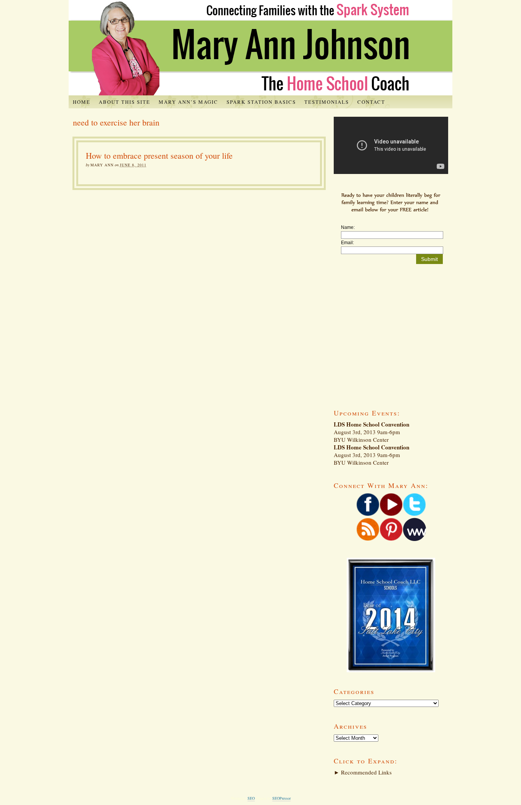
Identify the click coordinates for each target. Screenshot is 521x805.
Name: (348, 227)
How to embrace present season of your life (159, 155)
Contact (371, 101)
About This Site (124, 101)
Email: (347, 242)
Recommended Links (363, 772)
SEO (251, 798)
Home (81, 101)
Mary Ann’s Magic (188, 101)
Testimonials (326, 101)
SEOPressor (281, 798)
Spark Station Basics (261, 101)
